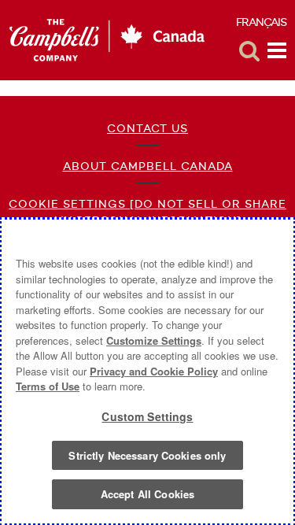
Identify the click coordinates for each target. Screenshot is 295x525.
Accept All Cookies (147, 493)
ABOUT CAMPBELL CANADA (148, 166)
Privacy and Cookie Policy (154, 371)
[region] (147, 371)
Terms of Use (47, 386)
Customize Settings (153, 340)
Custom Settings (147, 416)
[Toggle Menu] (276, 51)
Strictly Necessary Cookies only (147, 455)
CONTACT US (147, 128)
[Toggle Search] (249, 51)
